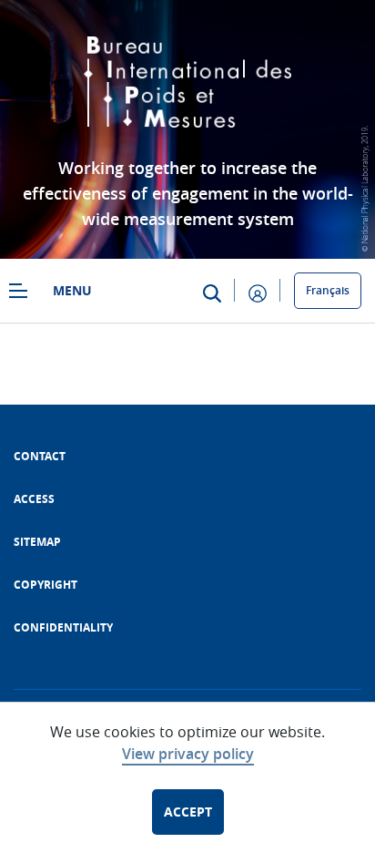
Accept (188, 811)
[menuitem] (40, 456)
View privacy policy (188, 754)
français (328, 290)
